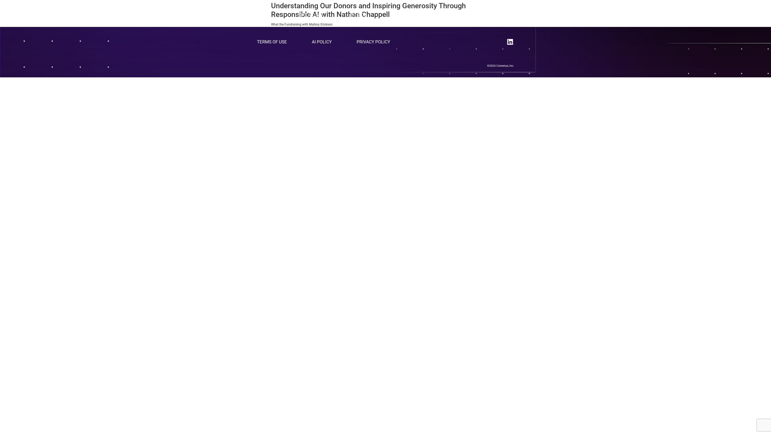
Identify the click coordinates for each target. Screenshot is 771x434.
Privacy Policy (373, 42)
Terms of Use (272, 42)
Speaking (310, 15)
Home (264, 15)
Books (358, 15)
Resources (407, 15)
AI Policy (322, 42)
